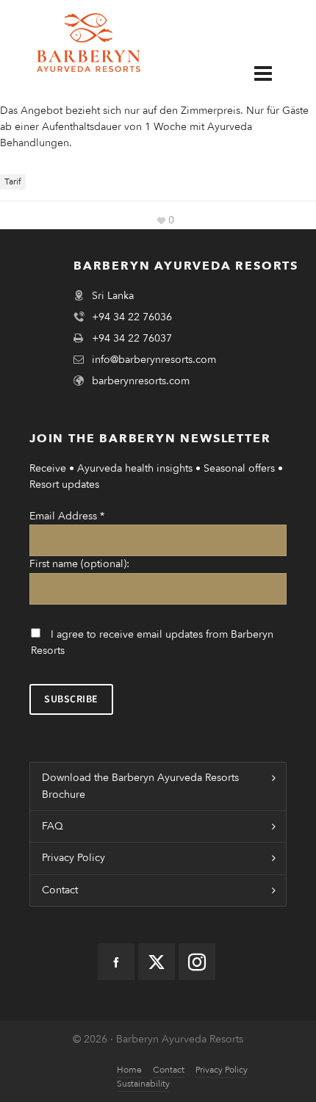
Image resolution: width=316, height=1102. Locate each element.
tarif (12, 181)
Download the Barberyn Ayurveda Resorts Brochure (140, 786)
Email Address (66, 516)
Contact (60, 890)
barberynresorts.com (141, 381)
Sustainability (143, 1084)
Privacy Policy (73, 858)
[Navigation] (274, 73)
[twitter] (156, 961)
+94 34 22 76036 (132, 317)
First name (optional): (79, 564)
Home (129, 1070)
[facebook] (116, 961)
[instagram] (197, 961)
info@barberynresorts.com (154, 360)
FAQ (52, 826)
